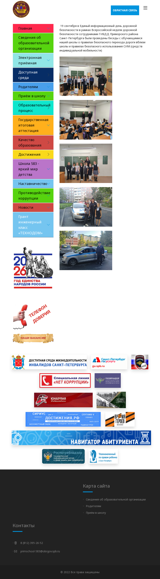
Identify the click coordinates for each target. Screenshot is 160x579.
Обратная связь (125, 10)
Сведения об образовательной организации (116, 499)
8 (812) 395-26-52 (31, 543)
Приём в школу (96, 512)
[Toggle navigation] (145, 8)
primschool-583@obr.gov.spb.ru (40, 551)
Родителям (93, 506)
